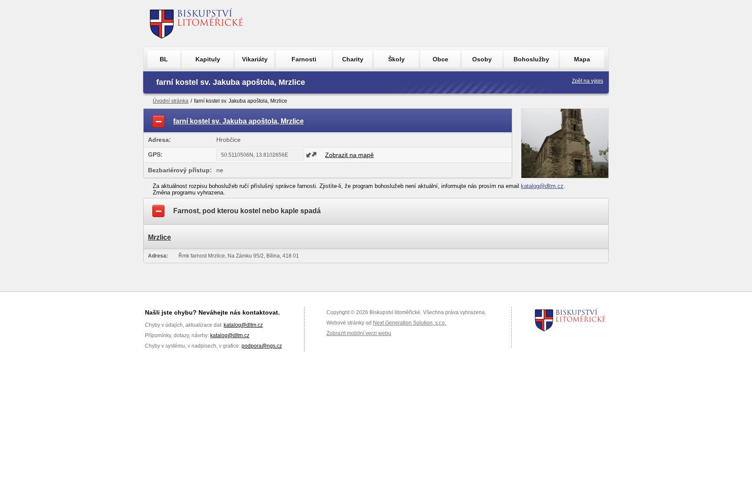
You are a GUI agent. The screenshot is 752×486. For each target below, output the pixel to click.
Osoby (482, 59)
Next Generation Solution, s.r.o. (409, 323)
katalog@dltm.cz (542, 186)
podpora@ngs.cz (262, 346)
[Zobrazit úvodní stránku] (196, 23)
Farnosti (304, 59)
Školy (396, 59)
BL (164, 59)
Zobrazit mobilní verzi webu (358, 333)
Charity (352, 59)
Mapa (582, 59)
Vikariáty (255, 59)
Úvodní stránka (170, 101)
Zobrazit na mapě (349, 154)
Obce (440, 59)
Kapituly (207, 59)
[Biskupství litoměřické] (570, 319)
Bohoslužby (531, 59)
